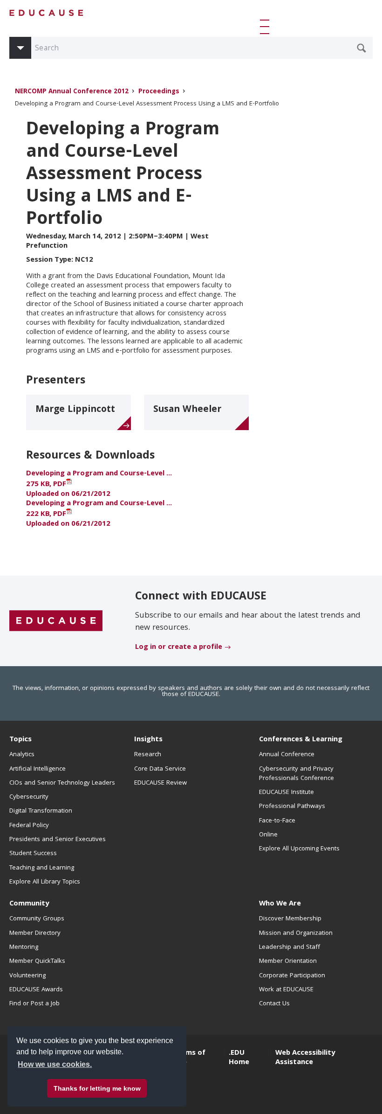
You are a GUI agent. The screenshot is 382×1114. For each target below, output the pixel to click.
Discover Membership (290, 919)
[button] (266, 26)
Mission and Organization (296, 933)
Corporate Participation (292, 976)
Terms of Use (189, 1058)
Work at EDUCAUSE (286, 990)
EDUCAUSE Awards (36, 990)
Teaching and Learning (41, 868)
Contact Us (274, 1004)
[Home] (46, 12)
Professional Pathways (292, 806)
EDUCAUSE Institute (286, 792)
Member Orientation (288, 961)
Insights (148, 740)
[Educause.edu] (55, 621)
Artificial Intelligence (37, 769)
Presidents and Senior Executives (57, 840)
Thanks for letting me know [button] (97, 1088)
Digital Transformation (40, 811)
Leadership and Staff (289, 947)
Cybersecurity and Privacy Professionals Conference (296, 774)
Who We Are (280, 904)
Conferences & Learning (300, 740)
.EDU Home (239, 1058)
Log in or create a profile (178, 647)
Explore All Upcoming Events (299, 849)
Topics (20, 740)
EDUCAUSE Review (160, 783)
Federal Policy (29, 826)
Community (29, 904)
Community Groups (36, 919)
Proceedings (158, 92)
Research (147, 755)
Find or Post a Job (34, 1004)
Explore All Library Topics (44, 882)
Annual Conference (286, 755)
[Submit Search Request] (361, 48)
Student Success (33, 854)
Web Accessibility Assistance (305, 1058)
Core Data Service (160, 769)
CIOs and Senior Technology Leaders (62, 783)
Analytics (21, 755)
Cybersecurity (28, 797)
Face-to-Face (277, 821)
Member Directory (35, 933)
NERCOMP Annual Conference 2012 (72, 92)
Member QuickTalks (37, 961)
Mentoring (23, 947)
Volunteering (27, 976)
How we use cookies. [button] (55, 1064)
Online (268, 835)
